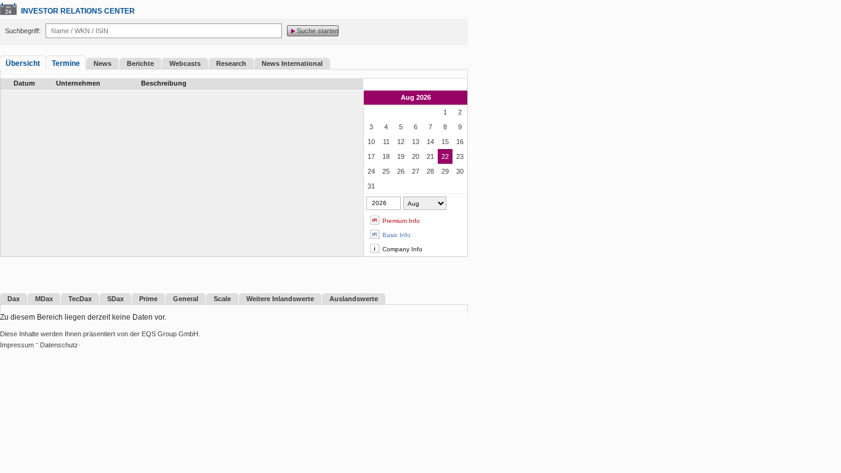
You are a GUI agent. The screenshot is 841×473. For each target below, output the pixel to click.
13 (415, 141)
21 (430, 156)
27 (415, 171)
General (185, 298)
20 (415, 156)
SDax (115, 298)
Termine (66, 63)
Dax (13, 298)
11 (386, 141)
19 (400, 156)
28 (430, 171)
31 (371, 186)
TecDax (80, 298)
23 (460, 156)
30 (460, 171)
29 (445, 171)
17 (371, 156)
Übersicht (23, 63)
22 (445, 156)
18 (386, 156)
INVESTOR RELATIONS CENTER (78, 11)
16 (460, 141)
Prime (148, 298)
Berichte (140, 63)
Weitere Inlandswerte (280, 298)
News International (292, 63)
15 (445, 141)
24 (371, 171)
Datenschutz (59, 345)
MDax (44, 298)
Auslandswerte (353, 298)
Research (231, 63)
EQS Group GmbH (170, 334)
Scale (222, 298)
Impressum (17, 345)
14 (430, 141)
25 (386, 171)
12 (400, 141)
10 (371, 141)
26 (400, 171)
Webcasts (185, 63)
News (102, 63)
